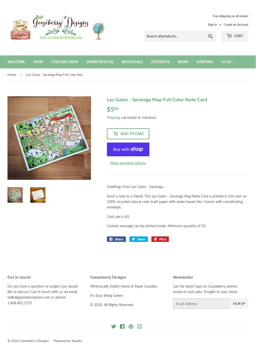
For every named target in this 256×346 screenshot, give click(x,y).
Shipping (205, 62)
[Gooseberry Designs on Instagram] (139, 327)
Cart (238, 36)
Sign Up (239, 304)
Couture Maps (64, 62)
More (226, 62)
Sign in (212, 24)
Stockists (160, 62)
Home (11, 75)
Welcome (16, 62)
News (183, 62)
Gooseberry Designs (34, 341)
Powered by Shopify (68, 341)
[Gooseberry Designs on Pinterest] (131, 327)
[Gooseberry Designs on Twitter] (113, 327)
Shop (38, 62)
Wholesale (132, 62)
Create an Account (236, 24)
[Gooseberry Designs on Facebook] (122, 327)
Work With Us (100, 62)
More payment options (128, 163)
